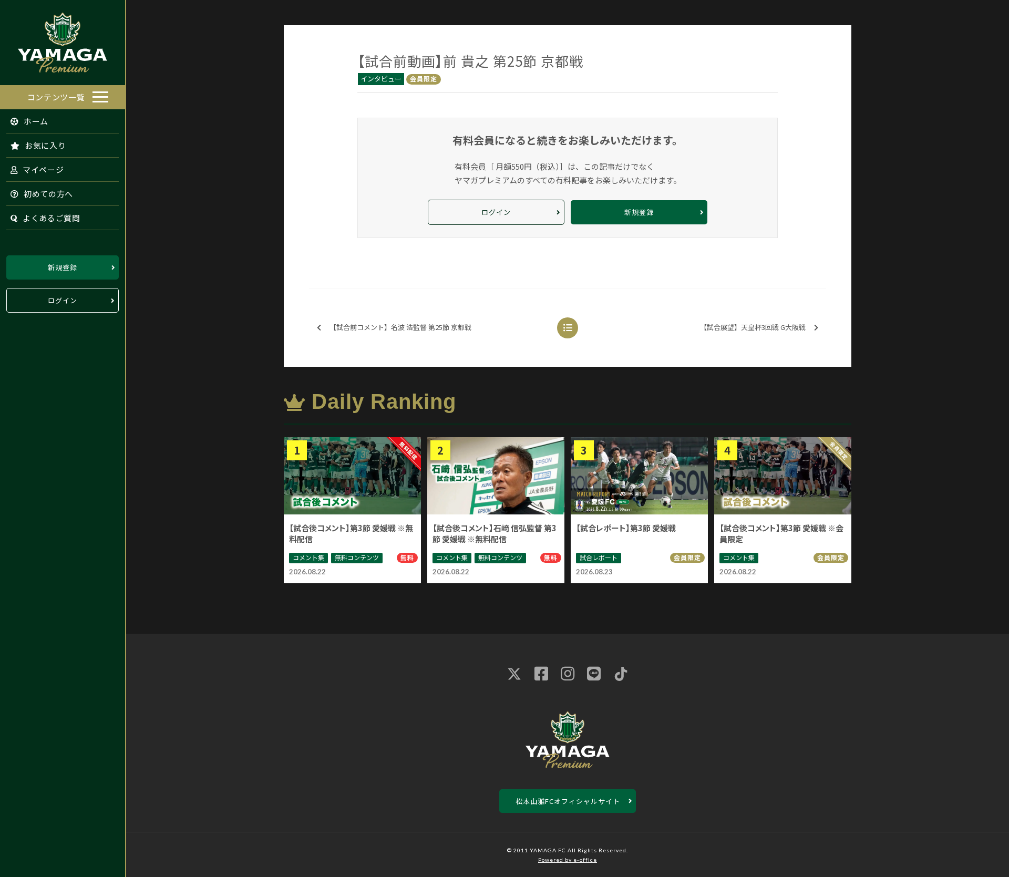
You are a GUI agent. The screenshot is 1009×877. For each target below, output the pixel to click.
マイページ (42, 169)
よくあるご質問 (50, 217)
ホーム (35, 121)
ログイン (62, 300)
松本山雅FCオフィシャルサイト (568, 801)
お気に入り (44, 145)
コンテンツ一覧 (56, 96)
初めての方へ (47, 193)
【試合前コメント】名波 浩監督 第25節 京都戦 (400, 327)
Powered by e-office (567, 860)
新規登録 (62, 267)
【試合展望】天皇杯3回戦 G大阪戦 (753, 327)
